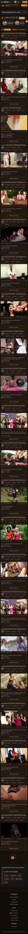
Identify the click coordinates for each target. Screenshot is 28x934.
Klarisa (13, 408)
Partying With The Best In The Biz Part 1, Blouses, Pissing (13, 591)
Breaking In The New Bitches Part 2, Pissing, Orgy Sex (13, 778)
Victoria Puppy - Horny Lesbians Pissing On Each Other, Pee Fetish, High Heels (14, 480)
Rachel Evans (19, 370)
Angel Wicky (7, 333)
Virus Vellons (12, 780)
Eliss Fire (12, 671)
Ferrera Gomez (7, 410)
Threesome (7, 373)
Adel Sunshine (16, 705)
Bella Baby (14, 708)
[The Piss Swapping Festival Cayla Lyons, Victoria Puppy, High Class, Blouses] (14, 85)
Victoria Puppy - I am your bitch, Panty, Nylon (11, 107)
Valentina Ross (11, 805)
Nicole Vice (14, 631)
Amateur (6, 875)
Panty (23, 110)
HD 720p (8, 172)
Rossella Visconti (20, 580)
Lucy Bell (18, 408)
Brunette (19, 482)
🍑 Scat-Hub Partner (14, 904)
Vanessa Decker (21, 73)
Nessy (13, 184)
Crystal (23, 433)
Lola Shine (12, 336)
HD (6, 98)
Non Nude (6, 559)
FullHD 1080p (9, 61)
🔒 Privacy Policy (14, 910)
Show (24, 12)
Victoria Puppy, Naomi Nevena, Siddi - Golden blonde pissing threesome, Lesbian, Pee (14, 33)
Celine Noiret (16, 693)
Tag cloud (14, 29)
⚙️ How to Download (14, 897)
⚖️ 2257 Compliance (14, 917)
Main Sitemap (14, 926)
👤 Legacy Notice (14, 901)
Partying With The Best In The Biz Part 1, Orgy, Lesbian (13, 405)
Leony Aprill (7, 671)
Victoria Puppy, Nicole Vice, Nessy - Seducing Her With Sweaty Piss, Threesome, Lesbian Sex (14, 629)
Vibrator (16, 187)
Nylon (6, 112)
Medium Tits (23, 298)
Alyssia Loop (14, 743)
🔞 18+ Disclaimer (14, 915)
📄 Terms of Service (14, 913)
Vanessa (7, 245)
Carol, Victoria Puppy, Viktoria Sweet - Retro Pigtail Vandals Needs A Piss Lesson (14, 517)
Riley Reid (6, 336)
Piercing (18, 817)
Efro (12, 878)
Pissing (13, 110)
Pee (15, 38)
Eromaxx (6, 705)
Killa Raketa (20, 333)
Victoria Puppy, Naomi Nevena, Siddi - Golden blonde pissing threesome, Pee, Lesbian (14, 442)
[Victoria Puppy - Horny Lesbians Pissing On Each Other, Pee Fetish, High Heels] (14, 494)
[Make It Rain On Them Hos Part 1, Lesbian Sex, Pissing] (14, 718)
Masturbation (19, 878)
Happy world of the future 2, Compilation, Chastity (12, 331)
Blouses (19, 147)
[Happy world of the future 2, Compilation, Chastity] (14, 345)
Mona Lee (12, 693)
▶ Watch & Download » (14, 66)
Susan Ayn (14, 580)
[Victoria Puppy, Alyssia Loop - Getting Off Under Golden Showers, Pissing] (14, 755)
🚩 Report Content (14, 920)
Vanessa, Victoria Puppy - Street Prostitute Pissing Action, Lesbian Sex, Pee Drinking (14, 219)
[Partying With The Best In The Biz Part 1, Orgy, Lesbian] (14, 420)
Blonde (24, 35)
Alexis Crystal (21, 619)
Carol (6, 519)
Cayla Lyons (7, 73)
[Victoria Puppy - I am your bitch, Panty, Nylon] (14, 122)
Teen (6, 522)
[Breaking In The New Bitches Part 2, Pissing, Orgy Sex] (14, 792)
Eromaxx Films (7, 668)
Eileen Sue (19, 708)
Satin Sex (12, 261)
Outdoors (11, 187)
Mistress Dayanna (11, 358)
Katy (17, 671)
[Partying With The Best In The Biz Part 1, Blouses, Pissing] (14, 606)
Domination (13, 875)
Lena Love (6, 147)
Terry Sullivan (15, 433)
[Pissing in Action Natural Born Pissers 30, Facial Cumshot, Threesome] (14, 681)
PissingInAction (7, 408)
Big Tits (24, 519)
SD (7, 656)
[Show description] (3, 57)
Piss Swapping (14, 75)
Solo (19, 875)
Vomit (6, 882)
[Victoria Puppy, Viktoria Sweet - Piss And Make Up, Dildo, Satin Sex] (14, 308)
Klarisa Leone (14, 668)
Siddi (20, 35)
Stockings (18, 110)
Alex (10, 705)
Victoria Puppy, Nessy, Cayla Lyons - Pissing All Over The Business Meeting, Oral (14, 182)
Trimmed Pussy (22, 187)
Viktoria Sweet (14, 259)
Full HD (8, 284)
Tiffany (17, 336)
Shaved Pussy (16, 298)
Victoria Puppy (7, 35)
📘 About (14, 899)
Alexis (20, 433)
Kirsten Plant (10, 433)
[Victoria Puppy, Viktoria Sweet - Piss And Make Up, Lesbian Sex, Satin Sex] (14, 271)
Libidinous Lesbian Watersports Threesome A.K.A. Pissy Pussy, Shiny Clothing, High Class (14, 554)
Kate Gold (13, 817)
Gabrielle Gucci (20, 782)
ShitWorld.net (7, 29)
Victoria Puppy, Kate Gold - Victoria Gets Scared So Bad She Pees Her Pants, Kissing (14, 815)
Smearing (7, 878)
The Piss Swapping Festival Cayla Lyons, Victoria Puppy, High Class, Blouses (14, 70)
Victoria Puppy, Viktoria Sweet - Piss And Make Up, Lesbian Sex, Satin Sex (14, 256)
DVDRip (8, 435)
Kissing (23, 817)
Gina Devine (14, 410)
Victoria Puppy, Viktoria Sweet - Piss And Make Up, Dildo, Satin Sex (14, 294)
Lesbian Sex (7, 261)
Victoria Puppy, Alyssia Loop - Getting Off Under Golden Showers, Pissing (14, 740)
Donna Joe (7, 782)
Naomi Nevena (14, 35)
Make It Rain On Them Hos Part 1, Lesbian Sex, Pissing (13, 703)
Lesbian (6, 38)
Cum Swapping (7, 75)
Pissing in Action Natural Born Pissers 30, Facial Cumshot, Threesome (14, 666)
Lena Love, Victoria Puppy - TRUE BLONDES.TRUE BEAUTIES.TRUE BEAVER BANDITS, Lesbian (14, 145)
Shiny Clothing (17, 373)
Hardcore (11, 38)
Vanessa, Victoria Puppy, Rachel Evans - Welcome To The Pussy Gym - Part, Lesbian (14, 368)
